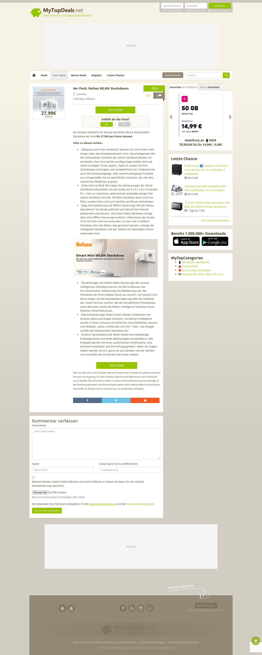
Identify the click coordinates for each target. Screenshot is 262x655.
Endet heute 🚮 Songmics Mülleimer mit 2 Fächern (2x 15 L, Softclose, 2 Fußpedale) (206, 169)
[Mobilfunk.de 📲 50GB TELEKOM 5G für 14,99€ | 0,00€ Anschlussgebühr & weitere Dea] (200, 115)
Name (35, 464)
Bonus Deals (78, 75)
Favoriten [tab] (183, 87)
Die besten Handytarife (196, 262)
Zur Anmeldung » (206, 605)
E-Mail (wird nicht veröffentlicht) (118, 464)
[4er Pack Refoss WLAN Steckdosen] (48, 102)
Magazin (96, 75)
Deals (44, 75)
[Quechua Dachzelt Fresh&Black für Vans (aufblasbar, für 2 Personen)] (177, 190)
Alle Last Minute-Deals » (215, 220)
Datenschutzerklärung (102, 504)
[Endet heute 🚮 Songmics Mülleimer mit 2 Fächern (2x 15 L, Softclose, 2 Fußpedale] (177, 169)
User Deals (59, 75)
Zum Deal (115, 110)
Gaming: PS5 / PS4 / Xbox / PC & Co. (203, 274)
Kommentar (39, 425)
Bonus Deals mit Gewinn (196, 270)
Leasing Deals (190, 266)
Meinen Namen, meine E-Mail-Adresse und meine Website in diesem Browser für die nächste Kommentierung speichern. (88, 483)
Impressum (79, 642)
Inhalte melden (127, 642)
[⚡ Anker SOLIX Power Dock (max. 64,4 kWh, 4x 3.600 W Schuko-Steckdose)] (177, 206)
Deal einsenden (173, 75)
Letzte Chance (115, 75)
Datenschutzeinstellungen (183, 642)
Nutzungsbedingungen (140, 504)
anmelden (219, 5)
